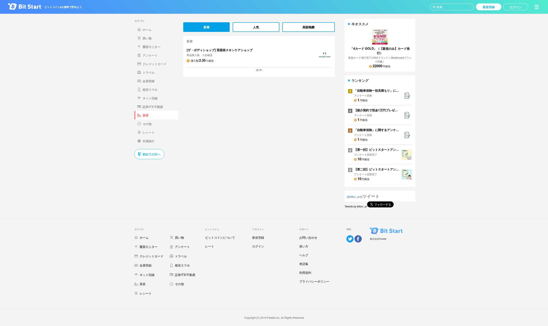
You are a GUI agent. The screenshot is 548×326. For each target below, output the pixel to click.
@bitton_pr (353, 196)
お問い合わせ (308, 237)
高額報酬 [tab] (308, 27)
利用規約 (305, 272)
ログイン (258, 246)
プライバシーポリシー (314, 281)
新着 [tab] (207, 27)
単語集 (303, 264)
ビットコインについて (220, 237)
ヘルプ (303, 255)
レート (209, 246)
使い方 (303, 246)
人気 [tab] (256, 27)
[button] (536, 6)
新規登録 (258, 237)
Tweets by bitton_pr (356, 206)
